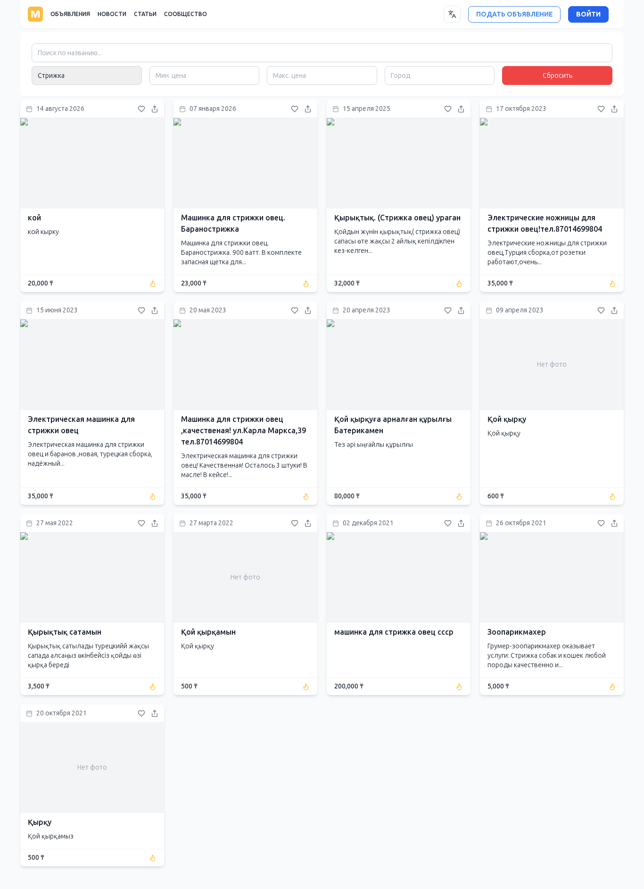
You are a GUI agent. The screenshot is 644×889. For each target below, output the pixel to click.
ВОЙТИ (588, 14)
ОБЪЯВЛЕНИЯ (70, 14)
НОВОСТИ (112, 14)
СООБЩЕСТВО (185, 14)
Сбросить (557, 76)
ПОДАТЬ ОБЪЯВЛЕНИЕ (514, 14)
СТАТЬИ (145, 14)
